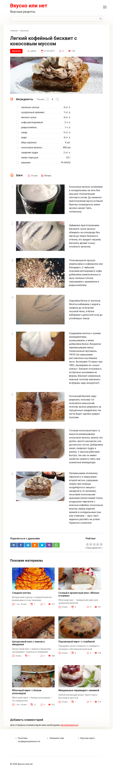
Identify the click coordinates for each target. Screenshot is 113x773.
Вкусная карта (87, 738)
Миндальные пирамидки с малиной (78, 690)
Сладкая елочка (21, 592)
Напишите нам (57, 738)
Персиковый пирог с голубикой (76, 641)
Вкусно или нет (28, 6)
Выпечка (16, 51)
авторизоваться (69, 725)
